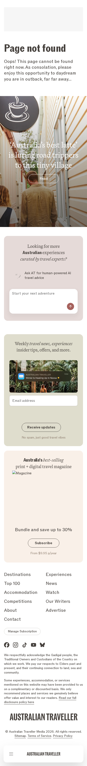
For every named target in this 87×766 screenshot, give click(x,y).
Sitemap (20, 736)
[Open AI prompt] (76, 754)
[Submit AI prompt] (70, 306)
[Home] (43, 754)
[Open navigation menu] (11, 754)
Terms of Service (39, 736)
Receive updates (41, 427)
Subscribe (43, 543)
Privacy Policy (62, 736)
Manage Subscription (22, 631)
